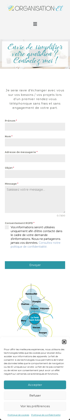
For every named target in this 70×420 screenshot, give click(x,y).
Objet (9, 167)
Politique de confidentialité (45, 414)
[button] (64, 342)
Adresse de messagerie (21, 152)
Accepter (35, 385)
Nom (8, 136)
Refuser (35, 395)
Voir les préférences (35, 406)
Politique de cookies (18, 414)
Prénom (11, 120)
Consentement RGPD (19, 223)
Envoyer (35, 265)
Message (11, 183)
